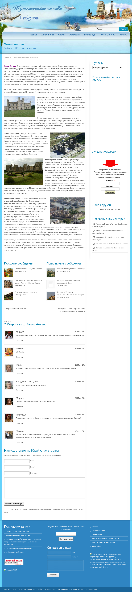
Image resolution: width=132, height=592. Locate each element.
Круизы (123, 35)
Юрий (35, 450)
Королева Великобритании (15, 309)
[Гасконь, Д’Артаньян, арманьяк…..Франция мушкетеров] (50, 296)
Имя (32, 461)
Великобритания (22, 57)
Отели (61, 35)
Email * (74, 557)
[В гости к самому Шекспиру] (8, 296)
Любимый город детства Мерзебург (71, 269)
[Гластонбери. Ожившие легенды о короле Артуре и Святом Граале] (8, 284)
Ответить (19, 340)
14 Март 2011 (11, 48)
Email (32, 467)
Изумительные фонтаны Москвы (18, 535)
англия (32, 48)
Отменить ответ (49, 450)
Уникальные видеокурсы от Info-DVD (105, 538)
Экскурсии (74, 35)
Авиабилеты (47, 35)
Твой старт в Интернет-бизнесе (103, 542)
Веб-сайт (33, 473)
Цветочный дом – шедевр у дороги (28, 269)
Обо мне (95, 527)
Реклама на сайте (98, 531)
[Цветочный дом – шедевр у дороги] (8, 272)
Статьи (13, 57)
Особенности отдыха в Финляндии (19, 548)
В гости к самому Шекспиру (26, 292)
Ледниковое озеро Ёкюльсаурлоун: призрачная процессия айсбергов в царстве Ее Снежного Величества (22, 541)
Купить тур (89, 35)
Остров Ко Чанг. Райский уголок (115, 244)
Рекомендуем (97, 535)
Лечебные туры (107, 35)
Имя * (74, 552)
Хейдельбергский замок (14, 552)
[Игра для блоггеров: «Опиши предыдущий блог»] (50, 284)
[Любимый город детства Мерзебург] (50, 272)
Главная (33, 35)
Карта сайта (96, 546)
